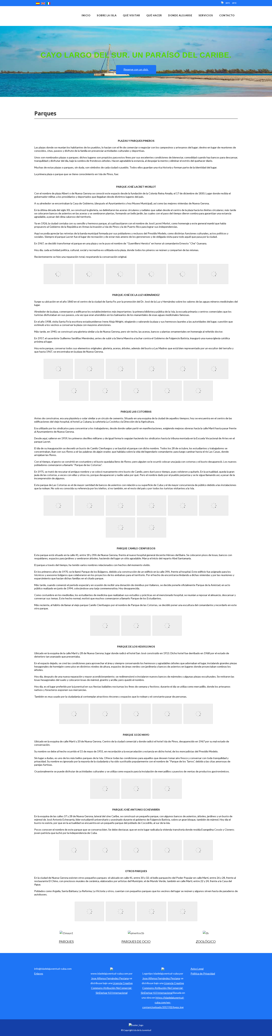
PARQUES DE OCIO (135, 941)
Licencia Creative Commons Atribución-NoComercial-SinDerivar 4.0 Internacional (112, 988)
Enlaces (38, 973)
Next (269, 61)
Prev (2, 61)
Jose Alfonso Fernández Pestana (110, 978)
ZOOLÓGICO (206, 941)
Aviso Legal (197, 968)
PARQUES (66, 941)
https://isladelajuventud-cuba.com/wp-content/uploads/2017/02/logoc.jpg (163, 1002)
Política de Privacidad (203, 973)
